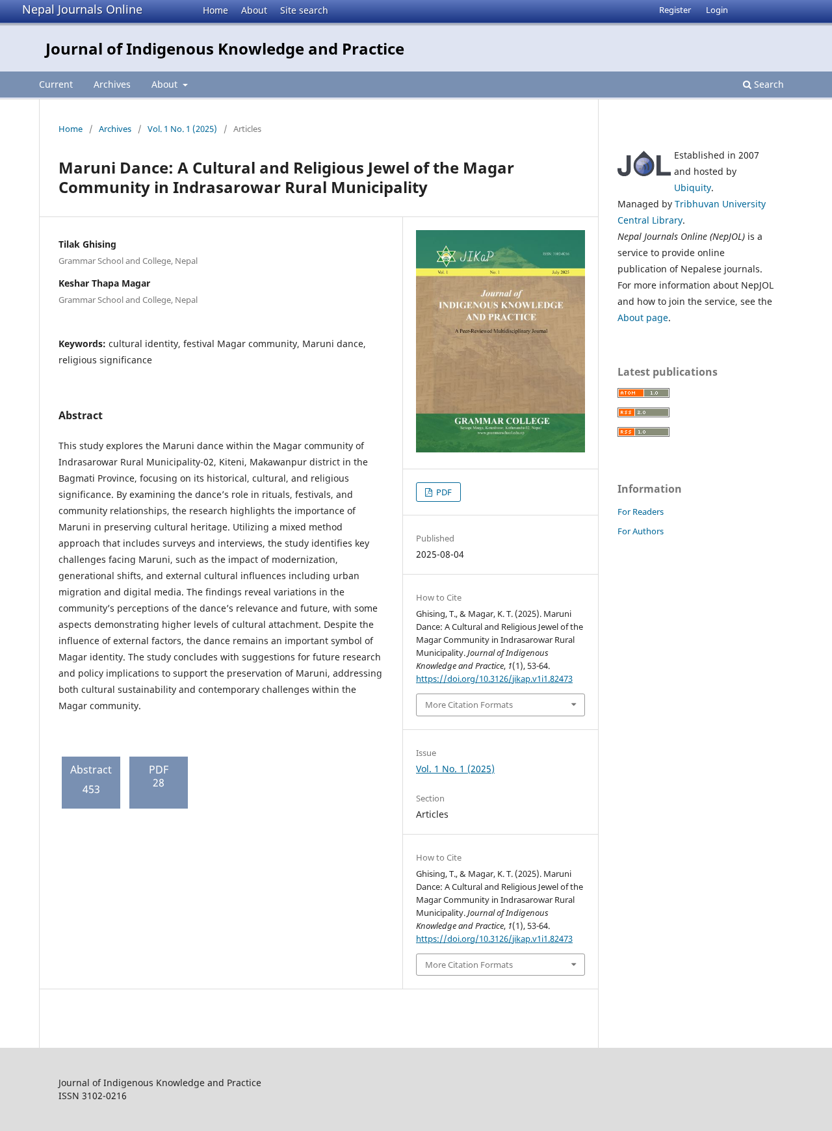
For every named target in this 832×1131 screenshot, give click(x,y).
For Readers (641, 511)
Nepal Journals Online (82, 9)
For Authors (641, 531)
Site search (304, 10)
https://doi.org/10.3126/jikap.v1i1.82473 (494, 678)
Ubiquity (692, 187)
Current (56, 84)
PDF (443, 492)
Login (717, 10)
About (254, 10)
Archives (112, 84)
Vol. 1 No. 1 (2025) (182, 129)
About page (643, 317)
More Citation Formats (469, 704)
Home (215, 10)
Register (675, 10)
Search (767, 84)
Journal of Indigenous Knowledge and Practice (225, 48)
